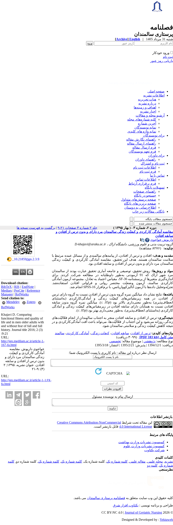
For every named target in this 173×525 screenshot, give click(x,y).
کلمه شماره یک (117, 461)
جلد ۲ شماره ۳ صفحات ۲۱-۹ (77, 228)
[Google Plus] (27, 402)
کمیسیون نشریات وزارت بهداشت (141, 442)
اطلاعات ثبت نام (144, 167)
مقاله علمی (137, 461)
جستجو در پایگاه (145, 195)
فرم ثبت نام (147, 171)
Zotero (31, 302)
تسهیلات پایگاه (155, 187)
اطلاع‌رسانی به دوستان (140, 207)
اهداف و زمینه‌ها (145, 107)
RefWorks (22, 294)
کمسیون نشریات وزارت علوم (144, 446)
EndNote (28, 287)
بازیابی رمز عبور (161, 61)
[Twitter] (27, 395)
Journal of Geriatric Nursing (143, 512)
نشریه (169, 461)
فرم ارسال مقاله (144, 147)
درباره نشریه (147, 103)
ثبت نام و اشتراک (153, 163)
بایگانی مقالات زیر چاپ (148, 211)
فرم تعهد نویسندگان (142, 151)
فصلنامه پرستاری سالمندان (106, 498)
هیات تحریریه (147, 99)
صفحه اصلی (156, 91)
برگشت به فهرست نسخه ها (36, 228)
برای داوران (156, 155)
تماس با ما (157, 175)
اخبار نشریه (148, 111)
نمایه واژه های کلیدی (141, 131)
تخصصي (115, 341)
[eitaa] (18, 402)
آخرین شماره (147, 123)
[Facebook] (36, 395)
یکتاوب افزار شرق (125, 505)
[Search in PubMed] (142, 241)
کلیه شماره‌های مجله (141, 119)
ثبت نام (168, 57)
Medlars (6, 290)
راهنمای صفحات (144, 191)
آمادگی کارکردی (77, 333)
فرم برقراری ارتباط (142, 183)
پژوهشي (149, 341)
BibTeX (6, 287)
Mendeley (13, 302)
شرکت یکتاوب (154, 450)
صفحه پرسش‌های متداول (138, 199)
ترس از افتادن (141, 333)
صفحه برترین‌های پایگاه (140, 203)
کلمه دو (152, 465)
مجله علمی (155, 461)
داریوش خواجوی (161, 240)
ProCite (19, 290)
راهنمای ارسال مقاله (141, 143)
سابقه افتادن (120, 333)
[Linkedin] (9, 395)
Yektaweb (166, 519)
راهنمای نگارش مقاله (141, 139)
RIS (16, 287)
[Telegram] (18, 395)
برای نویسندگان (154, 135)
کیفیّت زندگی (100, 333)
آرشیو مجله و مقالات (150, 115)
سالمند (59, 333)
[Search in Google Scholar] (147, 241)
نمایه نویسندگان (145, 127)
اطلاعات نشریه (154, 95)
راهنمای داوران (145, 159)
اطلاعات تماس (145, 179)
